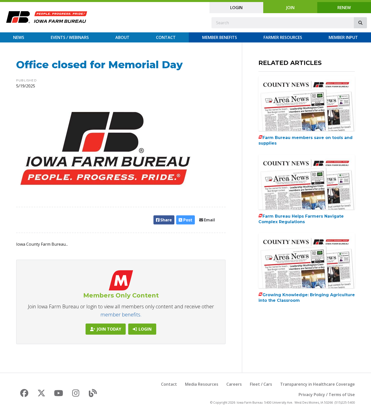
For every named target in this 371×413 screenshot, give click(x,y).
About (122, 37)
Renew (344, 7)
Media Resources (201, 384)
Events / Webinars (70, 37)
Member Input (343, 37)
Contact (166, 37)
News (18, 37)
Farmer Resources (282, 37)
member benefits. (121, 314)
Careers (234, 384)
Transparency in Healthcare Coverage (317, 384)
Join (290, 7)
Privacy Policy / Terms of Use (327, 394)
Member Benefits (219, 37)
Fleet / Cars (261, 384)
